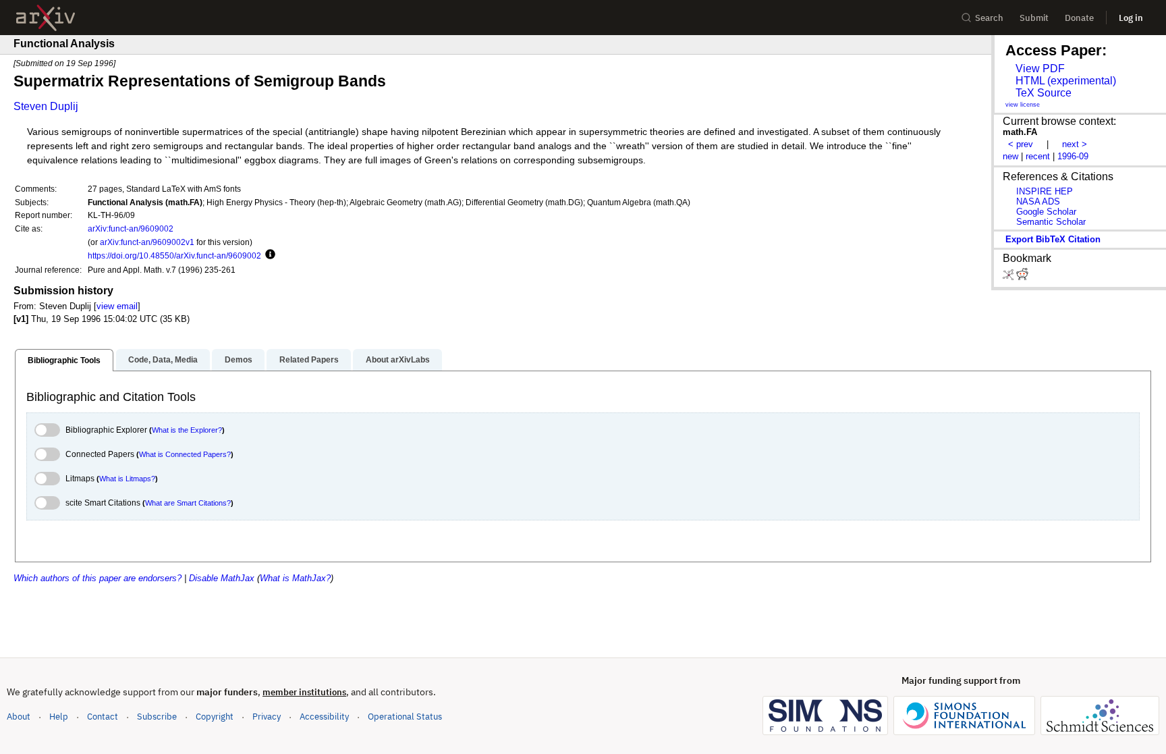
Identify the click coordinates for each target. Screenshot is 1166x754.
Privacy (266, 716)
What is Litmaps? (127, 479)
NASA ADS (1038, 201)
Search (989, 18)
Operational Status (405, 716)
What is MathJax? (295, 578)
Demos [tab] (238, 360)
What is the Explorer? (187, 430)
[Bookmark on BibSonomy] (1009, 277)
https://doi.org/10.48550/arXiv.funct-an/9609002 (174, 255)
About (18, 716)
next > (1074, 144)
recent (1038, 156)
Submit (1034, 18)
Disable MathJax (221, 578)
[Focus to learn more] (268, 255)
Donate (1079, 18)
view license (1022, 104)
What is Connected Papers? (185, 454)
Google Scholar (1046, 212)
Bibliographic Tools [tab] (64, 360)
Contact (102, 716)
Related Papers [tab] (309, 360)
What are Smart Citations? (188, 503)
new (1010, 156)
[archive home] (45, 18)
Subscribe (157, 716)
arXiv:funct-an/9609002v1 (147, 242)
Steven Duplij (45, 106)
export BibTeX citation (1053, 239)
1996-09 (1072, 156)
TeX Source (1044, 93)
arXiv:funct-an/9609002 (130, 228)
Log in (1131, 18)
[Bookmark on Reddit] (1022, 277)
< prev (1020, 144)
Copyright (214, 716)
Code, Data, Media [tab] (163, 360)
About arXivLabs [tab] (398, 360)
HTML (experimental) (1066, 80)
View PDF (1040, 68)
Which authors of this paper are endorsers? (97, 578)
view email (117, 306)
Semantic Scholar (1051, 222)
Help (58, 716)
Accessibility (324, 716)
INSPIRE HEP (1044, 191)
